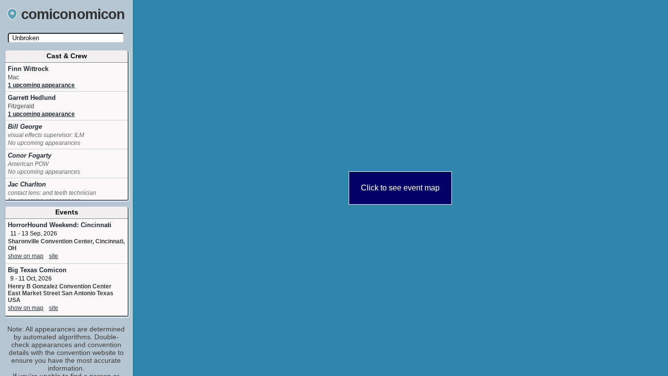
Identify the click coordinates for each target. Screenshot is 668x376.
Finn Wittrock (28, 68)
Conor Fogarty (29, 155)
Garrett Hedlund (32, 97)
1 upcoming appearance (41, 85)
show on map (26, 256)
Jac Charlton (27, 184)
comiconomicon (73, 14)
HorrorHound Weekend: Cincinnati (59, 225)
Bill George (25, 126)
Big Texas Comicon (37, 270)
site (53, 256)
